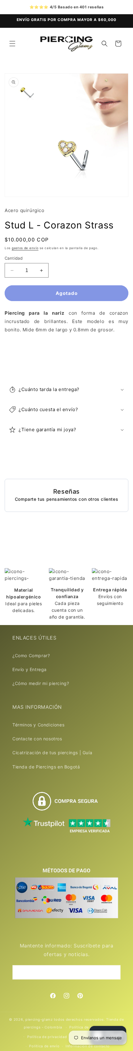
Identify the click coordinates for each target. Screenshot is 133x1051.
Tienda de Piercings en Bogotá (46, 766)
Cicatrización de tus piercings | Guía (52, 752)
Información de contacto (88, 1046)
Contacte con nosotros (37, 738)
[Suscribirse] (113, 972)
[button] (12, 43)
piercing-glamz (39, 1019)
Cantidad (14, 258)
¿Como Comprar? (31, 655)
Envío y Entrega (29, 669)
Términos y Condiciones (38, 724)
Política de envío (44, 1046)
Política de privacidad (47, 1037)
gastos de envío (25, 248)
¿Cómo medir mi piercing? (40, 683)
